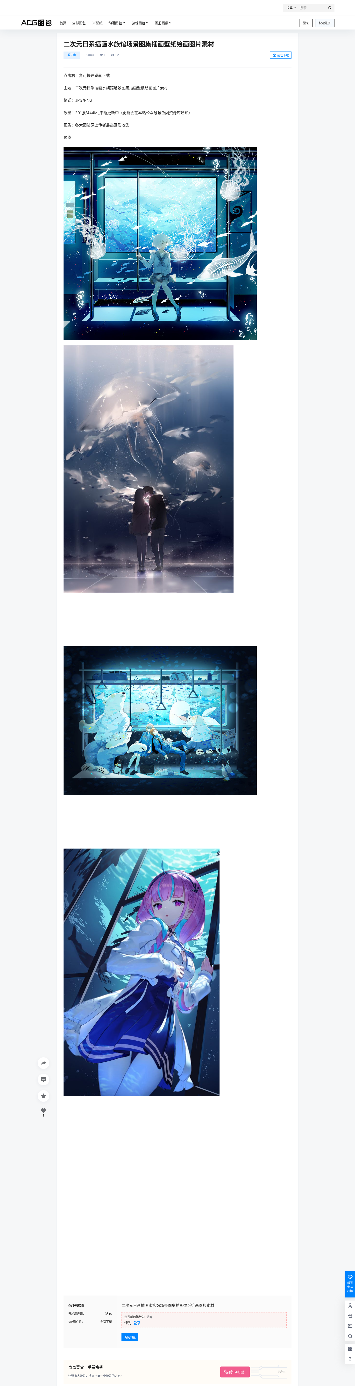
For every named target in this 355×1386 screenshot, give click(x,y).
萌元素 (71, 55)
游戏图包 (138, 23)
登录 (306, 23)
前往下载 (283, 55)
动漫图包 (115, 23)
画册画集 (161, 23)
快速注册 (325, 23)
